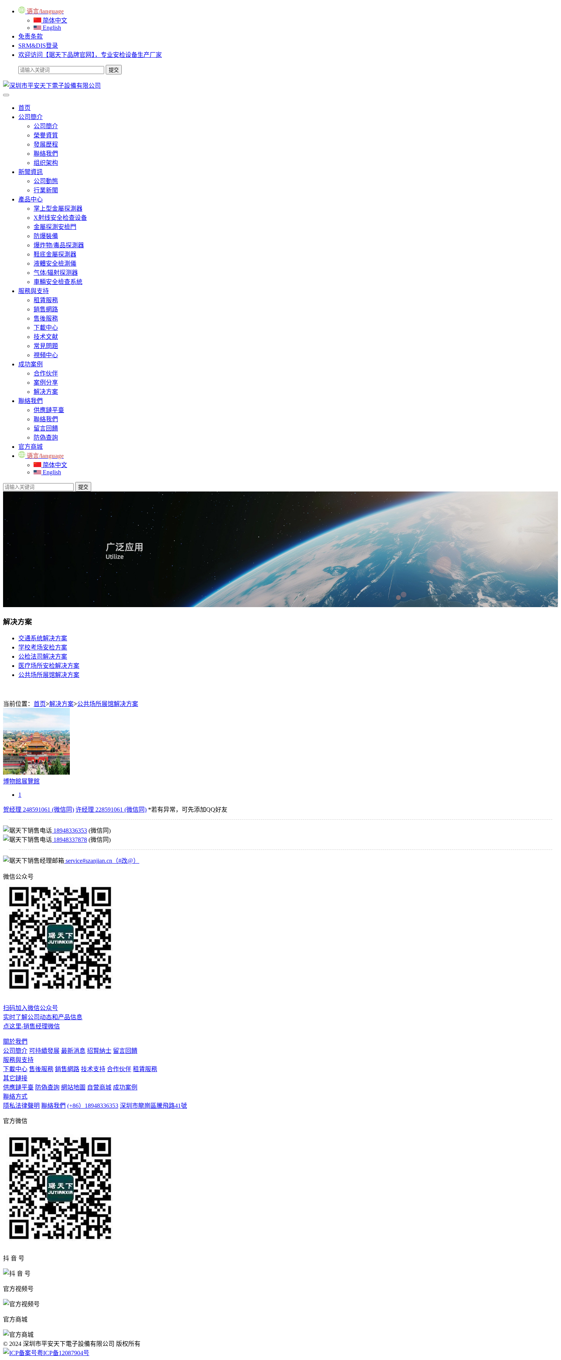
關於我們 (15, 1041)
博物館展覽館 (21, 781)
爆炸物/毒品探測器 (59, 245)
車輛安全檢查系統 (58, 282)
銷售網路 (46, 309)
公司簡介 (30, 117)
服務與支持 (33, 291)
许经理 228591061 (111, 809)
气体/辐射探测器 (56, 272)
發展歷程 (46, 144)
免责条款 (30, 36)
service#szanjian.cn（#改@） (101, 860)
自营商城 (99, 1087)
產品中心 (30, 199)
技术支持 (93, 1069)
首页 (24, 108)
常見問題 (46, 346)
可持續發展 (44, 1050)
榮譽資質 (46, 135)
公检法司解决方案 (42, 656)
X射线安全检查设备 (60, 217)
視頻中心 (46, 355)
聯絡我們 (46, 153)
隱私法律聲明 (21, 1105)
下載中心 (46, 327)
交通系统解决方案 (42, 638)
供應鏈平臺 (49, 410)
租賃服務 (46, 300)
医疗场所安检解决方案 (48, 665)
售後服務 (46, 318)
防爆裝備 (46, 236)
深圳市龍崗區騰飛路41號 (153, 1105)
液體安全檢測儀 (55, 263)
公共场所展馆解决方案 (48, 675)
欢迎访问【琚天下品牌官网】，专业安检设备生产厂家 (90, 55)
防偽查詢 (46, 437)
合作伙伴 (46, 373)
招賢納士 (99, 1050)
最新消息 (73, 1050)
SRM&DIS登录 (38, 45)
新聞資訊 (30, 172)
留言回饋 (46, 428)
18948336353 (69, 830)
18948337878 (69, 839)
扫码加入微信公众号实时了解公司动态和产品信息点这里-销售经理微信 (42, 1017)
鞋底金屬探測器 (55, 254)
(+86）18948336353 (92, 1105)
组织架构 (46, 163)
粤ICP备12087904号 (63, 1353)
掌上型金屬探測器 (58, 208)
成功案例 (30, 364)
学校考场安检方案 (42, 647)
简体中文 (54, 20)
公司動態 (46, 181)
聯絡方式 (15, 1096)
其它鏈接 (15, 1078)
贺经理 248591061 (38, 809)
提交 (83, 487)
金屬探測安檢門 (55, 227)
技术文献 (46, 337)
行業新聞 (46, 190)
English (51, 27)
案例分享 (46, 382)
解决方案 (46, 391)
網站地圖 (73, 1087)
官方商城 (30, 446)
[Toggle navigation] (6, 95)
